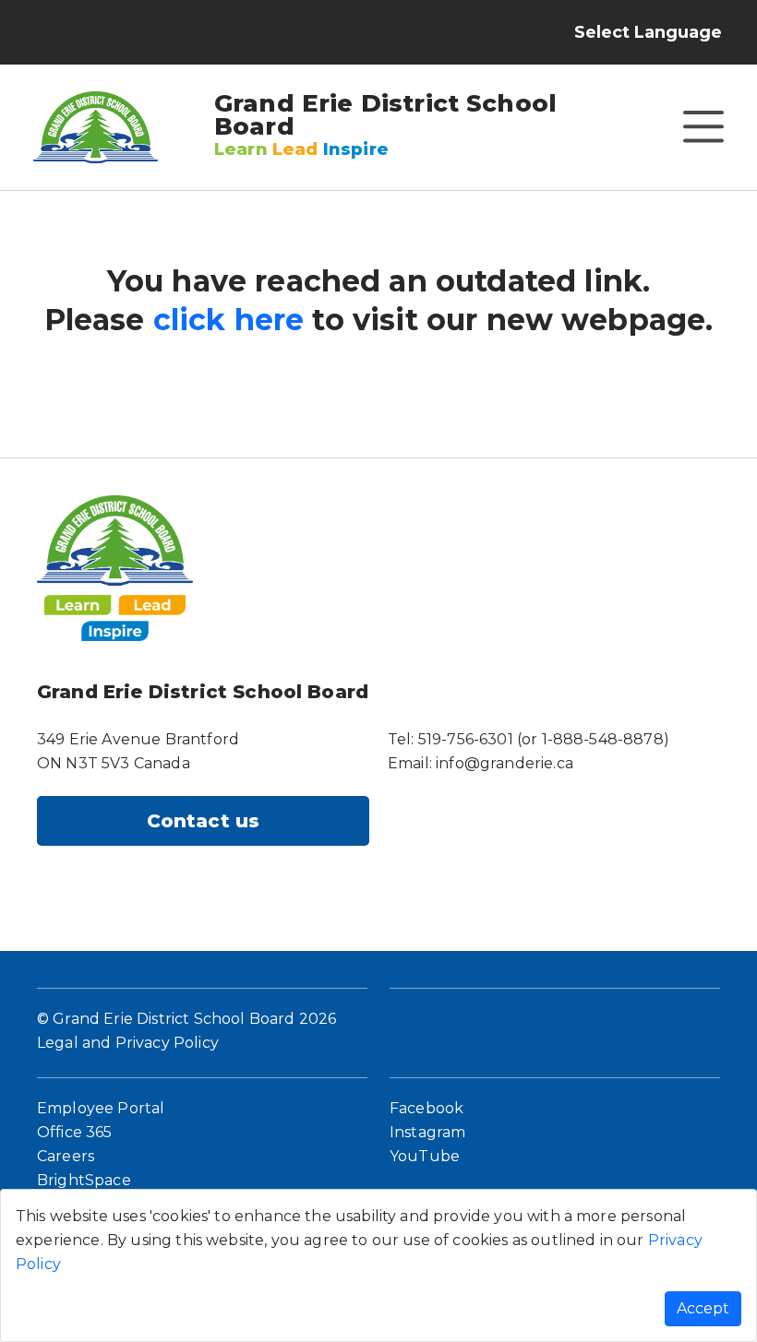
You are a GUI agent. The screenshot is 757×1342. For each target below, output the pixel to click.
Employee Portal (100, 1108)
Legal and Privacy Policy (128, 1042)
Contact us (203, 821)
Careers (65, 1156)
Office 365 (75, 1132)
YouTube (425, 1156)
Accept (703, 1308)
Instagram (427, 1132)
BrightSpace (84, 1180)
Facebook (426, 1108)
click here (229, 320)
